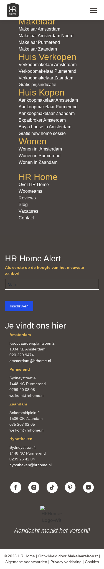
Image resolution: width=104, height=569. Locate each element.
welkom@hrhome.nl (26, 395)
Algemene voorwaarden (26, 562)
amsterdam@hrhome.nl (30, 361)
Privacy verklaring (66, 562)
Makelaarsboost (83, 556)
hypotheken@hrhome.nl (30, 465)
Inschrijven (19, 306)
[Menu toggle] (93, 10)
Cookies (92, 562)
